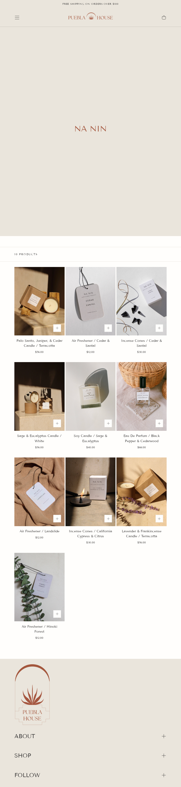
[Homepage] (90, 17)
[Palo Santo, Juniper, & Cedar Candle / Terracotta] (39, 301)
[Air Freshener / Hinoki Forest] (39, 587)
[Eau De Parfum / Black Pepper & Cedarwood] (141, 396)
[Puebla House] (32, 695)
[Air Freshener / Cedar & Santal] (91, 301)
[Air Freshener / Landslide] (39, 491)
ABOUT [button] (24, 736)
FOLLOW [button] (27, 775)
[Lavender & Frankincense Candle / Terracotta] (141, 491)
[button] (17, 17)
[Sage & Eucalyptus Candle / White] (39, 396)
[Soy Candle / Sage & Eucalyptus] (91, 396)
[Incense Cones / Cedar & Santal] (141, 301)
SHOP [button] (22, 755)
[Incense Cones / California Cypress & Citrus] (91, 491)
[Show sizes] (57, 328)
